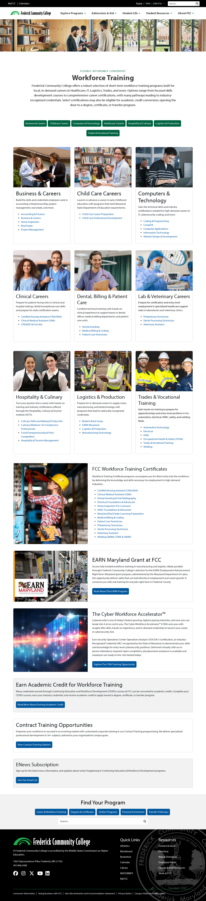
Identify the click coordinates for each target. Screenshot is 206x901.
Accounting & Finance (33, 214)
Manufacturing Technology (96, 432)
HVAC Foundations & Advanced (114, 509)
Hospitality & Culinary (139, 123)
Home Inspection (30, 221)
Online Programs (108, 811)
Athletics (125, 845)
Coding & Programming (156, 221)
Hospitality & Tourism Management (40, 440)
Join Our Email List (27, 780)
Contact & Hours (167, 845)
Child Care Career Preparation (98, 214)
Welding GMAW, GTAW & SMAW (114, 536)
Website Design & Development (160, 236)
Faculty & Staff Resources (172, 867)
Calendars (24, 3)
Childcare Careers (59, 123)
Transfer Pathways (158, 811)
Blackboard (126, 851)
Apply (139, 3)
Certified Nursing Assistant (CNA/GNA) (41, 316)
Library (124, 867)
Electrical (148, 431)
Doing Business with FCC (50, 893)
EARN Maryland (90, 425)
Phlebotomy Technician (156, 316)
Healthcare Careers (114, 123)
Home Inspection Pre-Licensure (114, 505)
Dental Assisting (90, 326)
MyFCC (12, 3)
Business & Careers (35, 123)
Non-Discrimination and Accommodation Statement (90, 893)
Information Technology (156, 232)
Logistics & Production (167, 123)
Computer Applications (155, 228)
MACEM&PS (126, 873)
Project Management (32, 229)
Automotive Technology (156, 427)
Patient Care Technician (94, 334)
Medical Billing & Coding (95, 330)
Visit (148, 3)
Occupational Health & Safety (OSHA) (163, 439)
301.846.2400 (20, 865)
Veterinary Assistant (153, 324)
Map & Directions (168, 856)
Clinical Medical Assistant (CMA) (38, 320)
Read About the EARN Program (110, 591)
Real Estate (27, 225)
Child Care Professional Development (102, 218)
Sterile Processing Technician (158, 320)
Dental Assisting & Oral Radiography (116, 498)
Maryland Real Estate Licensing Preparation (120, 513)
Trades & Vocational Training (103, 133)
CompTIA (148, 224)
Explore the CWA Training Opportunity (114, 664)
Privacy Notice (124, 893)
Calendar (125, 862)
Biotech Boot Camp (92, 421)
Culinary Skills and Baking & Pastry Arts (42, 421)
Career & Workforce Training (51, 811)
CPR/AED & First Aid (31, 324)
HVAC (146, 435)
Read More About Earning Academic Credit (40, 704)
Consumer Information (24, 893)
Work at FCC (165, 873)
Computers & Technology (86, 123)
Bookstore (125, 856)
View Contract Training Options (34, 744)
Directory (164, 851)
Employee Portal (167, 862)
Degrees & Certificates (82, 811)
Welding (147, 446)
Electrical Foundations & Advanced (116, 502)
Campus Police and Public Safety (150, 893)
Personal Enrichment (133, 811)
